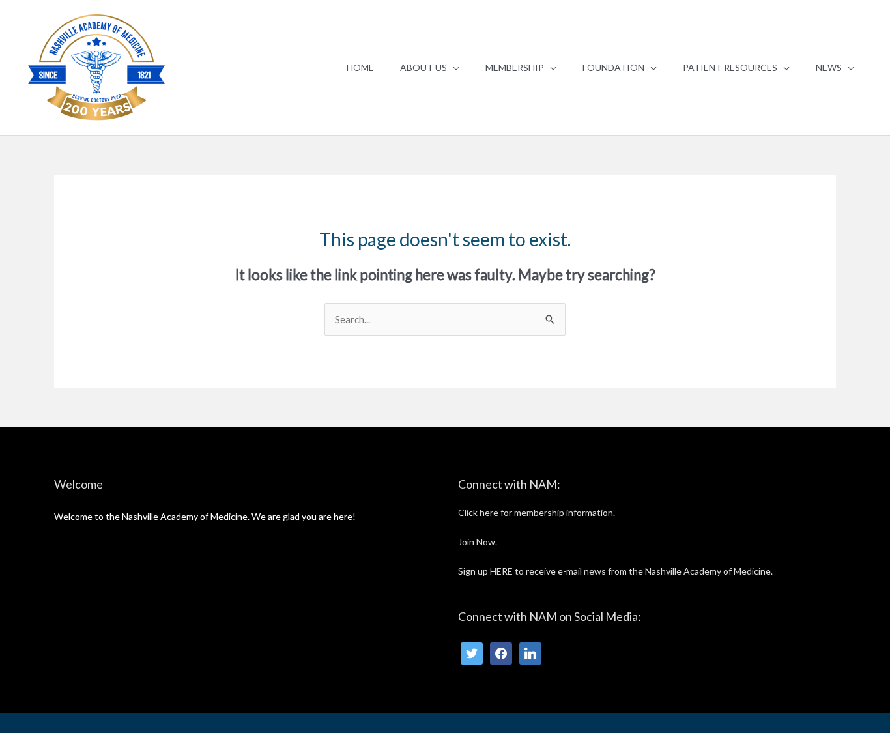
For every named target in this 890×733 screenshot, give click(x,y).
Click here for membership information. (536, 512)
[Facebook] (501, 651)
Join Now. (477, 541)
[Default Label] (530, 651)
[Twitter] (472, 651)
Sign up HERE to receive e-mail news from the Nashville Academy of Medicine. (615, 571)
